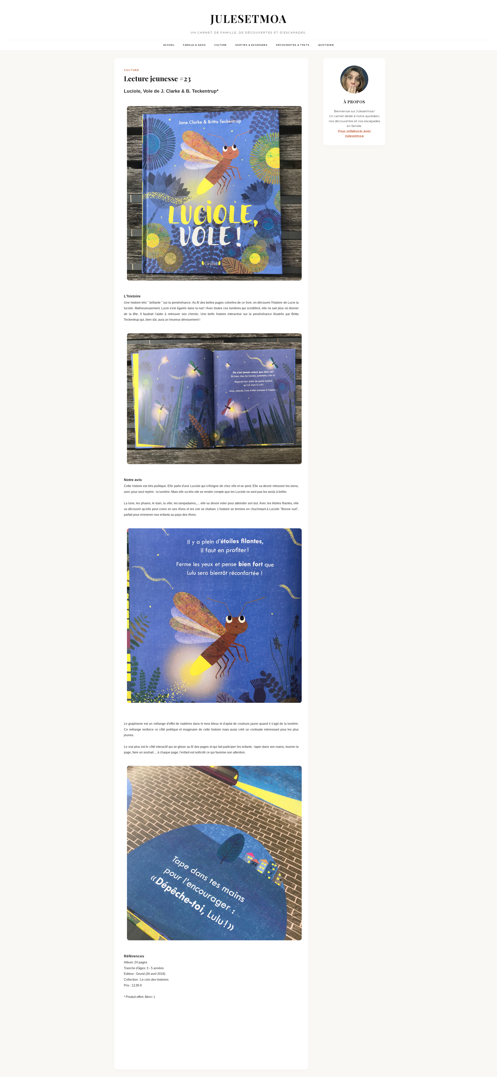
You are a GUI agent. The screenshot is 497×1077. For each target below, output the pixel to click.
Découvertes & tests (293, 45)
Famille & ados (194, 45)
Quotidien (326, 45)
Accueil (169, 45)
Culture (220, 45)
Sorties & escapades (251, 45)
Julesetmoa (248, 18)
